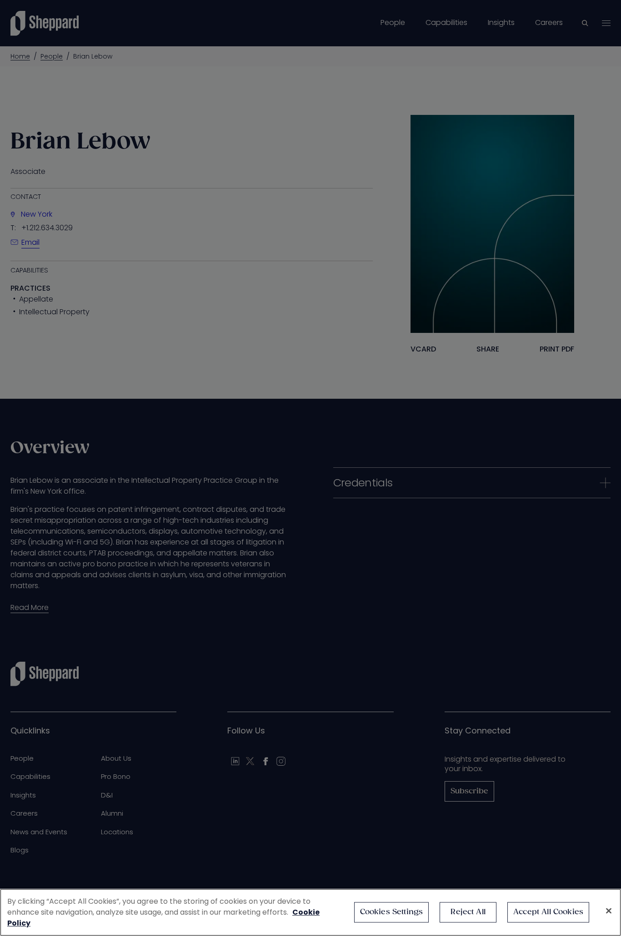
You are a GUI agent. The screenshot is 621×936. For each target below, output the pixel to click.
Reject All (468, 912)
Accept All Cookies (548, 912)
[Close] (609, 911)
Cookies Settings (391, 912)
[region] (310, 912)
